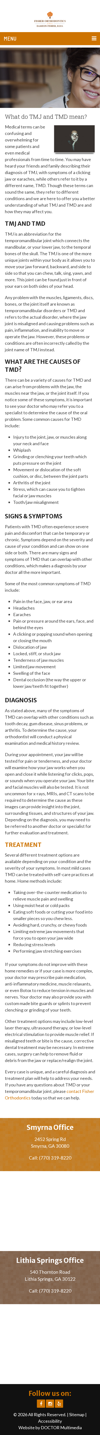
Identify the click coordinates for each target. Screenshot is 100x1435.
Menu (10, 38)
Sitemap (76, 1414)
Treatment (23, 845)
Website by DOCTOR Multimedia (50, 1427)
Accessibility (50, 1421)
